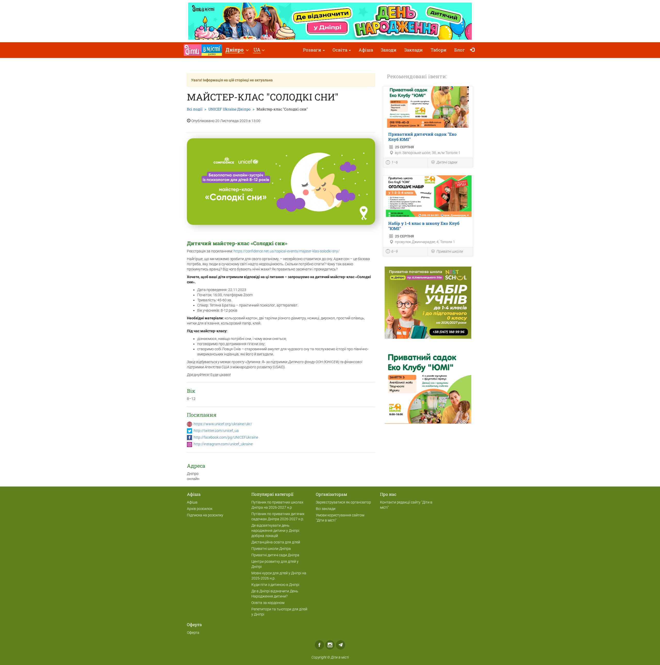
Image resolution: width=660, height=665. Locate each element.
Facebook (319, 645)
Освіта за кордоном (267, 603)
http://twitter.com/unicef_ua (216, 431)
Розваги (312, 50)
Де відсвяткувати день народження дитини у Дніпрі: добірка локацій (275, 530)
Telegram (340, 645)
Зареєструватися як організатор (343, 502)
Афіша (366, 50)
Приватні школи (449, 251)
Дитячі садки (446, 162)
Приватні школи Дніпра (271, 549)
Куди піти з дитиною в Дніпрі (275, 585)
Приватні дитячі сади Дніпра (275, 555)
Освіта (340, 50)
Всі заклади (325, 509)
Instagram (330, 645)
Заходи (389, 50)
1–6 (394, 162)
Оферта (193, 632)
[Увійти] (473, 50)
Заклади (413, 50)
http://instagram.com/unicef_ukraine (223, 444)
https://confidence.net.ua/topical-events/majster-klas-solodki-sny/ (287, 251)
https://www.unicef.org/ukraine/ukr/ (223, 424)
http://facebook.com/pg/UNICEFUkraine (226, 437)
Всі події (194, 109)
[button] (237, 50)
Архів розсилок (199, 509)
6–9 (394, 251)
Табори (439, 50)
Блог (459, 50)
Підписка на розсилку (205, 515)
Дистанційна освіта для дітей (275, 542)
